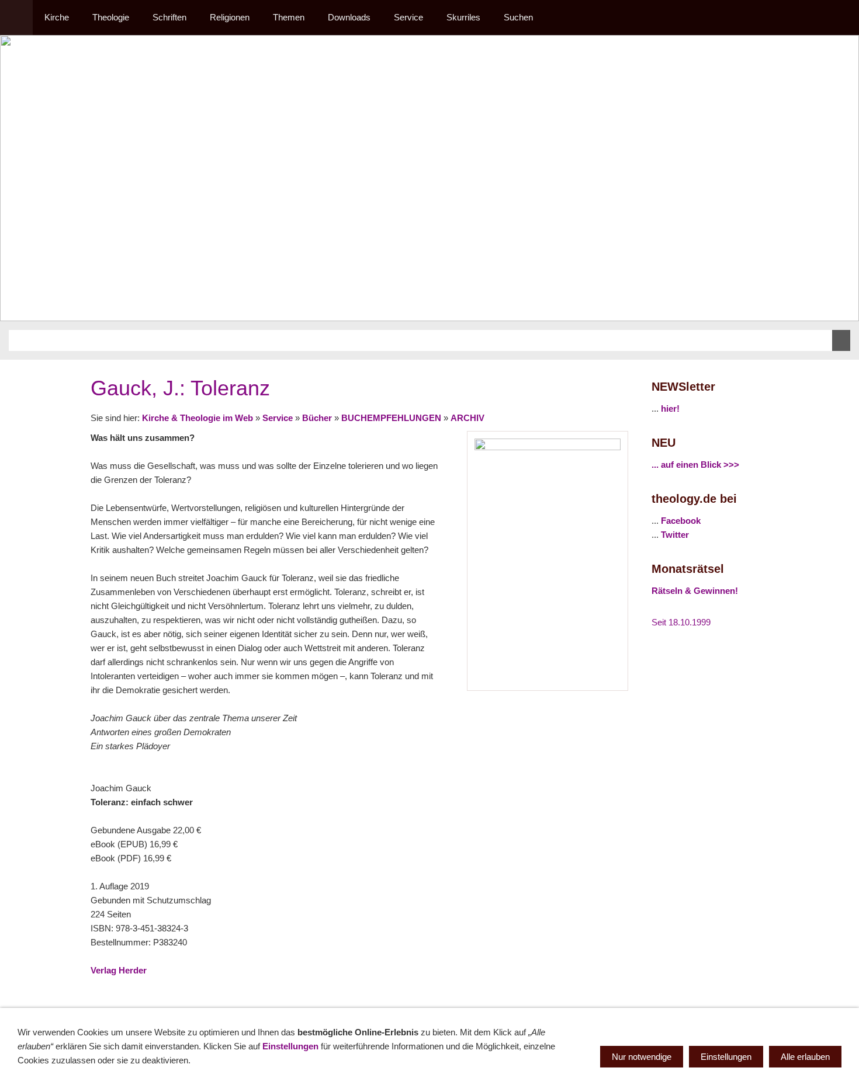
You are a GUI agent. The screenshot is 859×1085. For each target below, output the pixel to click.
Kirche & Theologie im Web (197, 418)
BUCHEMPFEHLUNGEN (391, 418)
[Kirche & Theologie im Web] (16, 17)
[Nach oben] (621, 996)
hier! (670, 408)
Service (277, 418)
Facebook (681, 521)
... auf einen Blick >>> (695, 465)
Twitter (675, 535)
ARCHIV (467, 418)
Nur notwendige (641, 1057)
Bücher (317, 418)
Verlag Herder (119, 970)
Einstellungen (290, 1046)
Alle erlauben (805, 1057)
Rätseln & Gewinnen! (695, 591)
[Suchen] (842, 17)
